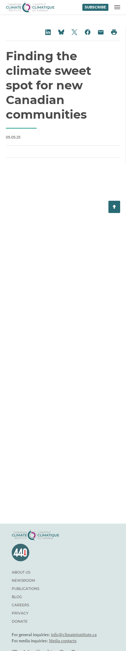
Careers (20, 605)
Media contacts (62, 640)
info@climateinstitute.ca (74, 634)
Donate (20, 621)
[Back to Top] (114, 207)
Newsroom (23, 580)
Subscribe (95, 7)
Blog (17, 597)
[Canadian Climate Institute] (30, 7)
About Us (21, 572)
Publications (25, 588)
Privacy (20, 613)
